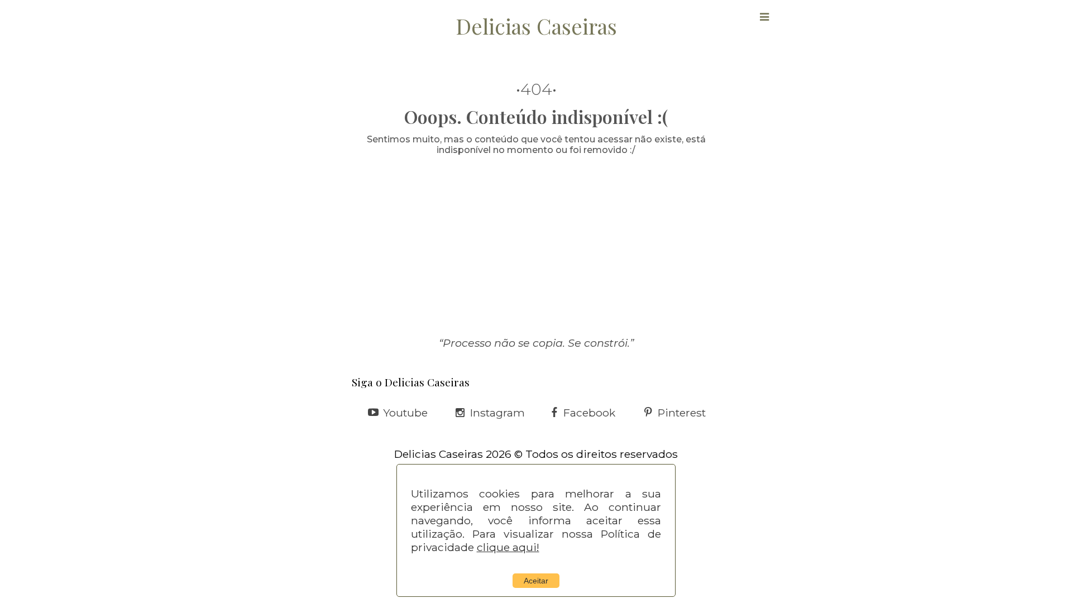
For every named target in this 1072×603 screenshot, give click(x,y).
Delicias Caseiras (536, 25)
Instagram (497, 412)
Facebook (589, 412)
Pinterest (682, 412)
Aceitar (536, 580)
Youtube (405, 412)
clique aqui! (508, 547)
